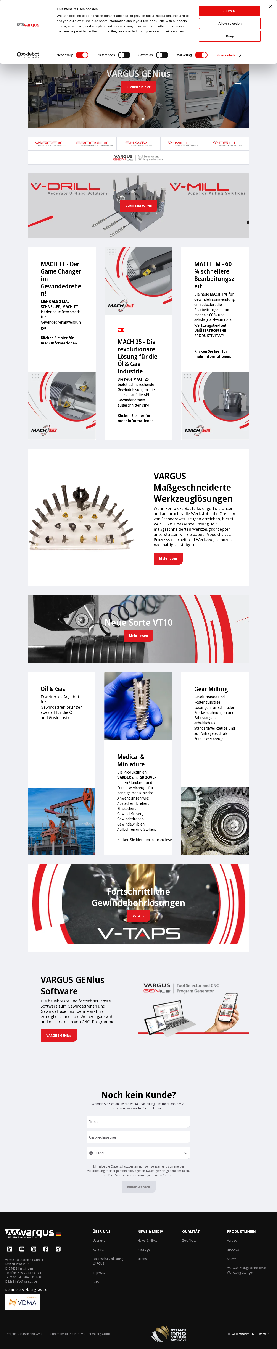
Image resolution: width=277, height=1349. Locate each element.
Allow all (229, 11)
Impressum (100, 1272)
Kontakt (98, 1249)
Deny (230, 36)
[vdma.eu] (22, 1302)
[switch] (124, 55)
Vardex (232, 1240)
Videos (142, 1259)
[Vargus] (49, 1234)
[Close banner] (270, 6)
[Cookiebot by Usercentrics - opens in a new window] (28, 55)
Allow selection (230, 23)
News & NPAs (147, 1240)
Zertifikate (189, 1240)
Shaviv (231, 1259)
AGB (96, 1282)
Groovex (233, 1249)
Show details (225, 55)
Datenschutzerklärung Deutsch (26, 1290)
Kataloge (143, 1249)
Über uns (99, 1240)
